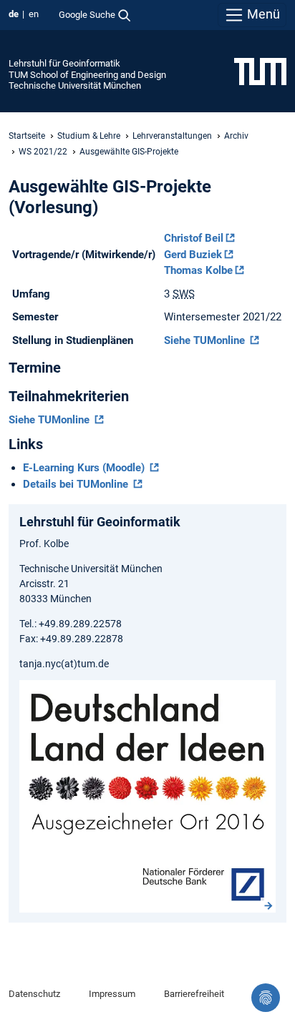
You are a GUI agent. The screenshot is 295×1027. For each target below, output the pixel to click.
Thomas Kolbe (198, 270)
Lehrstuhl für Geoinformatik (64, 63)
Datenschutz (34, 993)
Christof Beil (193, 238)
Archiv (236, 136)
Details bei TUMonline (77, 484)
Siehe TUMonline (206, 340)
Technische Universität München (75, 85)
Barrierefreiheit (194, 993)
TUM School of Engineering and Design (87, 74)
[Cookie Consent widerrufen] (265, 997)
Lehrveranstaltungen (172, 136)
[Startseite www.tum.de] (260, 70)
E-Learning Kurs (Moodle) (85, 467)
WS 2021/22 (43, 152)
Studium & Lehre (88, 136)
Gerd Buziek (193, 254)
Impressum (112, 993)
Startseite (27, 136)
